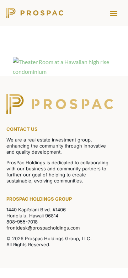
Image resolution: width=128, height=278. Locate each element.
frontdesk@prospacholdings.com (43, 228)
